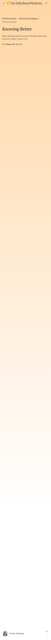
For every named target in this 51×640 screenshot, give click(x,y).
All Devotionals (9, 18)
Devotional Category (28, 18)
